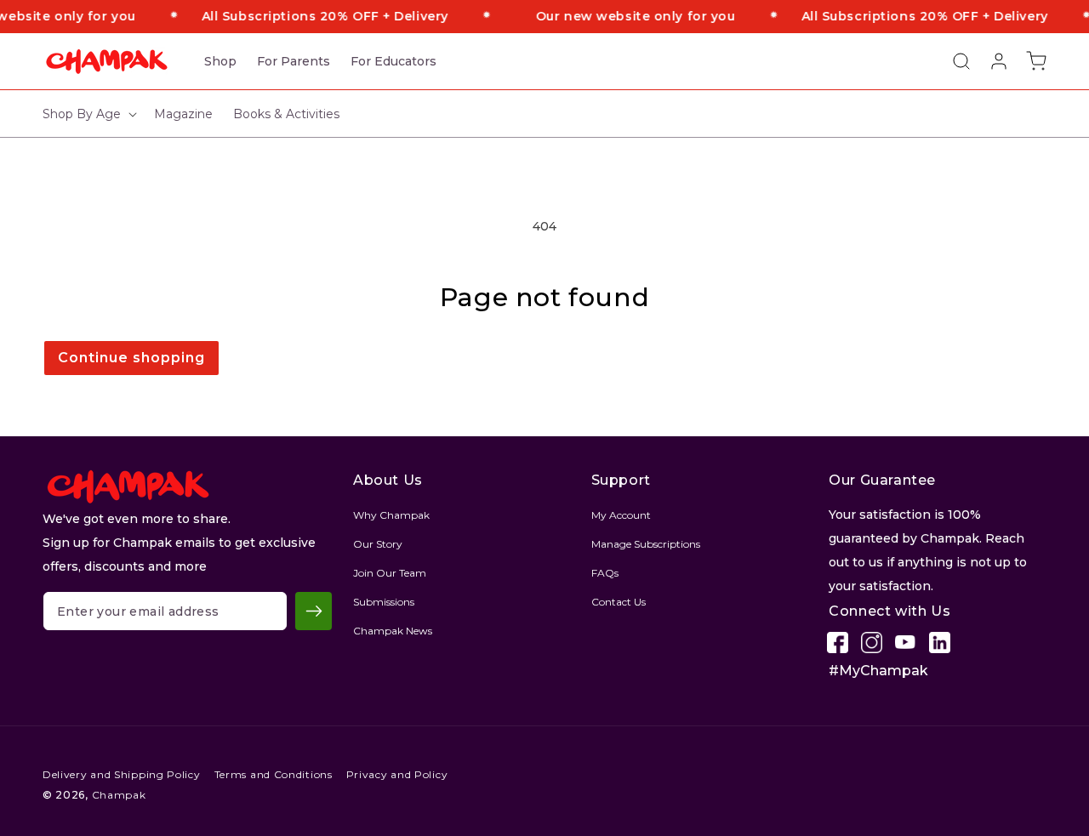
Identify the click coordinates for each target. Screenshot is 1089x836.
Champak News (392, 630)
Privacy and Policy (397, 774)
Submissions (383, 601)
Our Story (377, 543)
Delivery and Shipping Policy (122, 774)
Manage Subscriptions (645, 543)
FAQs (605, 572)
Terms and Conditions (273, 774)
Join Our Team (389, 572)
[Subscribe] (313, 611)
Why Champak (391, 515)
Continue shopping (131, 358)
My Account (621, 515)
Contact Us (618, 601)
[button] (953, 61)
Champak (119, 794)
